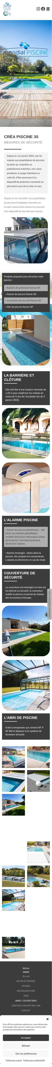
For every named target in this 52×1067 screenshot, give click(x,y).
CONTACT (26, 1010)
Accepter (26, 1037)
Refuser (26, 1045)
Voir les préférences (26, 1053)
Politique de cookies (14, 1060)
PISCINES (26, 986)
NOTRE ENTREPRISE (26, 981)
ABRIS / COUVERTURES (26, 1001)
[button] (47, 1018)
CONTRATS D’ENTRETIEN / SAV (26, 1006)
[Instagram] (38, 9)
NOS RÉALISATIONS (26, 991)
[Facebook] (43, 9)
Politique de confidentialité (34, 1060)
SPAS (26, 996)
